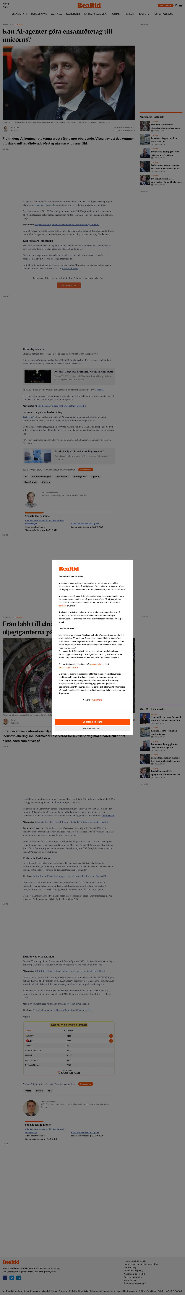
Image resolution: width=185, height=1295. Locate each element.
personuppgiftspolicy (68, 667)
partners (62, 606)
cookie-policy (96, 664)
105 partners (96, 700)
